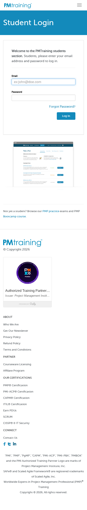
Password (17, 92)
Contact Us (10, 437)
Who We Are (11, 324)
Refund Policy (11, 343)
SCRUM (7, 416)
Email (15, 76)
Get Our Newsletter (15, 330)
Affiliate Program (13, 370)
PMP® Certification (15, 385)
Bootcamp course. (14, 216)
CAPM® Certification (16, 397)
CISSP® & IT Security (16, 423)
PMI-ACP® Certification (18, 391)
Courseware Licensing (17, 364)
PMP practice (51, 211)
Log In (66, 115)
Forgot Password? (62, 106)
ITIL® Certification (15, 404)
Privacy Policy (12, 337)
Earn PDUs (9, 410)
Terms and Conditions (17, 349)
